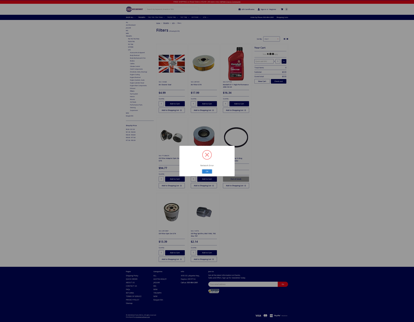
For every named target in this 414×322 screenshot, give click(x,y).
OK (207, 171)
